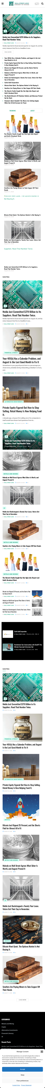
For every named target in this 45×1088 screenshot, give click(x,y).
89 (27, 482)
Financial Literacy (11, 353)
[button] (42, 1052)
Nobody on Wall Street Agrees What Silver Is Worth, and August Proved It (21, 74)
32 (37, 649)
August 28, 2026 (20, 43)
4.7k (38, 634)
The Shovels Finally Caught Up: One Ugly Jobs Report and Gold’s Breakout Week (21, 92)
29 (27, 596)
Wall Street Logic (9, 43)
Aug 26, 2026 (31, 634)
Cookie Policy (16, 1085)
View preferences (22, 1081)
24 (15, 952)
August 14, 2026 (20, 583)
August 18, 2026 (8, 952)
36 (27, 517)
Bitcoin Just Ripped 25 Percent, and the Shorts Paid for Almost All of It (21, 69)
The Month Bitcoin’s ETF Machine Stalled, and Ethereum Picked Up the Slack (23, 97)
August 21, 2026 (20, 517)
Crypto (7, 820)
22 (27, 43)
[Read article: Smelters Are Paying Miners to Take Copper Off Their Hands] (22, 530)
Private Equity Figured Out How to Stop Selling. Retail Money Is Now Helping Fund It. (22, 64)
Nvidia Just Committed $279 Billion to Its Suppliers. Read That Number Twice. (22, 38)
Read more (9, 51)
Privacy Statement (26, 1085)
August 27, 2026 (20, 373)
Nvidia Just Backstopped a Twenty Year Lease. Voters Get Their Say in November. (23, 79)
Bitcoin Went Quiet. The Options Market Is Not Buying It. (21, 85)
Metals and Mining (11, 474)
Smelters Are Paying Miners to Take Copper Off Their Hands (22, 88)
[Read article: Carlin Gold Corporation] (8, 634)
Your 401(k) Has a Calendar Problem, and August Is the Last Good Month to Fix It (22, 59)
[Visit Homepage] (19, 4)
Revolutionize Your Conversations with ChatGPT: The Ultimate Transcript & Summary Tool (28, 645)
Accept (22, 1069)
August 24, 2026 (20, 482)
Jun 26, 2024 (31, 649)
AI (5, 31)
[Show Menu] (3, 3)
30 (27, 423)
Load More (22, 1000)
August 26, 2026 (20, 423)
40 (27, 583)
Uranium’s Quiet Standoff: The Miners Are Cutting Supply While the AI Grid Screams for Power (21, 102)
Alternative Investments (14, 402)
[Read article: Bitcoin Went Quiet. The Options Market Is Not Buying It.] (22, 930)
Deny (22, 1075)
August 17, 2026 (20, 548)
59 (27, 373)
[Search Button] (42, 3)
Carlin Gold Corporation (11, 82)
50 (27, 548)
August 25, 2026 (20, 596)
